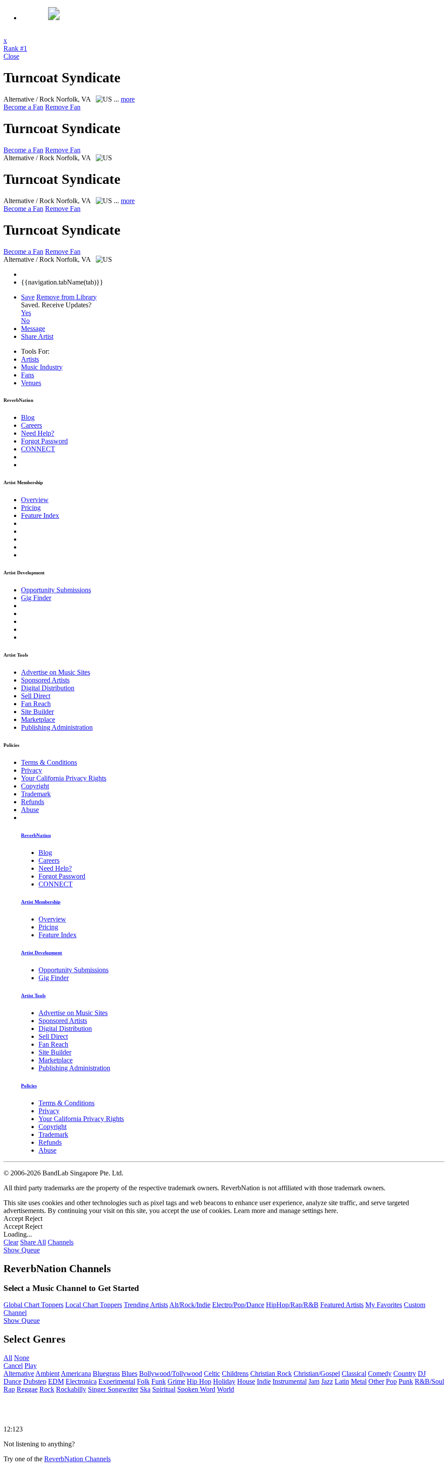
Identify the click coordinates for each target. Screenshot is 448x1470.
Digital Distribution (47, 688)
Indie (264, 1381)
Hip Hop (199, 1381)
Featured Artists (342, 1304)
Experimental (116, 1381)
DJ (422, 1373)
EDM (56, 1381)
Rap (9, 1389)
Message (33, 328)
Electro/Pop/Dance (238, 1304)
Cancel (13, 1365)
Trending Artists (146, 1304)
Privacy (31, 770)
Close (11, 56)
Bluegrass (106, 1373)
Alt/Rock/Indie (189, 1304)
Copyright (35, 786)
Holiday (224, 1381)
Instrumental (290, 1381)
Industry (42, 367)
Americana (76, 1373)
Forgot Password (44, 441)
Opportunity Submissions (56, 590)
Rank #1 (15, 48)
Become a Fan (23, 107)
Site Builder (37, 711)
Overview (35, 499)
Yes (26, 313)
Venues (31, 383)
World (225, 1389)
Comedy (380, 1373)
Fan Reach (36, 703)
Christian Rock (271, 1373)
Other (376, 1381)
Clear (11, 1242)
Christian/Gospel (317, 1373)
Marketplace (38, 719)
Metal (359, 1381)
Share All (33, 1242)
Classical (354, 1373)
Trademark (36, 794)
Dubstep (34, 1381)
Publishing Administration (57, 727)
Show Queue (22, 1250)
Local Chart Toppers (93, 1304)
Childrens (235, 1373)
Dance (12, 1381)
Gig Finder (36, 597)
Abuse (30, 809)
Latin (342, 1381)
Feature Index (40, 515)
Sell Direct (35, 696)
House (246, 1381)
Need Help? (37, 433)
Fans (27, 375)
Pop (391, 1381)
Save (28, 297)
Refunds (32, 801)
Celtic (212, 1373)
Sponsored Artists (45, 680)
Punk (406, 1381)
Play (30, 1365)
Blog (28, 417)
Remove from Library (66, 297)
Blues (129, 1373)
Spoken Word (196, 1389)
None (21, 1357)
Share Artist (37, 336)
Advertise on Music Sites (55, 672)
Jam (313, 1381)
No (25, 320)
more (128, 99)
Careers (31, 425)
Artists (30, 359)
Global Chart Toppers (33, 1304)
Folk (143, 1381)
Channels (61, 1242)
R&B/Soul (429, 1381)
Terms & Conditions (49, 762)
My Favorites (383, 1304)
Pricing (31, 507)
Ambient (47, 1373)
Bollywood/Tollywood (170, 1373)
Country (404, 1373)
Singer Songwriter (113, 1389)
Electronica (81, 1381)
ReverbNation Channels (77, 1459)
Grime (176, 1381)
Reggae (27, 1389)
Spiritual (163, 1389)
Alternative (19, 1373)
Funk (158, 1381)
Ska (145, 1389)
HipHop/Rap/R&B (292, 1304)
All (8, 1357)
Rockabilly (71, 1389)
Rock (46, 1389)
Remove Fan (62, 107)
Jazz (327, 1381)
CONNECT (38, 449)
